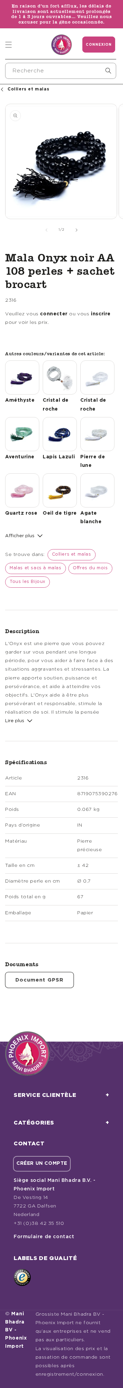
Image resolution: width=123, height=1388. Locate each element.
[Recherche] (108, 70)
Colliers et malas (71, 554)
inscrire (101, 314)
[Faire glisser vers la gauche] (46, 230)
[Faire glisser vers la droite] (76, 230)
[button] (8, 44)
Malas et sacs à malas (36, 568)
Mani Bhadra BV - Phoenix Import (16, 1330)
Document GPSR (39, 980)
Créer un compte (41, 1163)
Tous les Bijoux (27, 581)
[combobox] (60, 70)
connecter (53, 314)
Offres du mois (90, 568)
